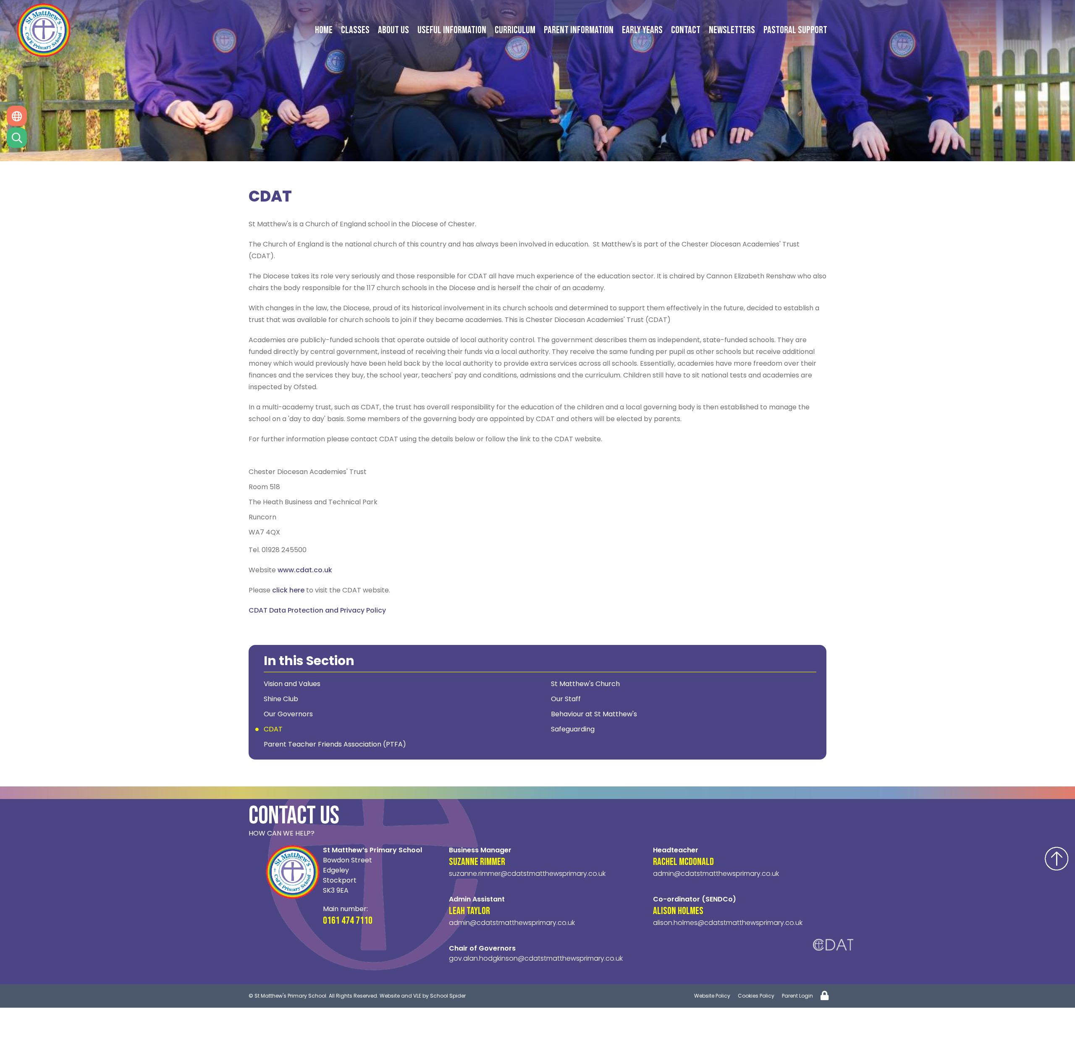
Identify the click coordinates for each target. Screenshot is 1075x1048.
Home (324, 30)
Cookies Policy (756, 995)
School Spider (448, 995)
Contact (685, 30)
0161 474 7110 (347, 920)
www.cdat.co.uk (305, 570)
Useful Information (451, 30)
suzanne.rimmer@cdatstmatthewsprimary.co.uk (527, 873)
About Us (393, 30)
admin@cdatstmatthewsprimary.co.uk (512, 922)
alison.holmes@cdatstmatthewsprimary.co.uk (727, 922)
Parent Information (579, 30)
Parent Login (797, 995)
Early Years (642, 30)
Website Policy (712, 995)
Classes (355, 30)
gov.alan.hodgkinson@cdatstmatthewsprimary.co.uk (536, 958)
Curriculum (515, 30)
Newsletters (732, 30)
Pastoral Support (795, 30)
